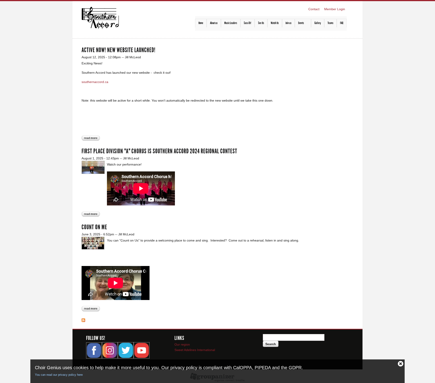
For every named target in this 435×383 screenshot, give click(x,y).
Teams (330, 23)
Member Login (334, 9)
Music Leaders (230, 23)
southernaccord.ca (95, 82)
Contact (313, 9)
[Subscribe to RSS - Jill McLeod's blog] (83, 319)
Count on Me (94, 227)
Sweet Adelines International (194, 350)
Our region (182, 344)
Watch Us (275, 23)
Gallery (317, 23)
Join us (288, 23)
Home (200, 23)
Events (299, 23)
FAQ (341, 23)
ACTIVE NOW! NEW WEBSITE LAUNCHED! (118, 50)
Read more (92, 138)
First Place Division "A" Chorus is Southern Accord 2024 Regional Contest (159, 151)
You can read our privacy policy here (59, 374)
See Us (261, 23)
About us (214, 23)
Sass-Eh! (247, 23)
